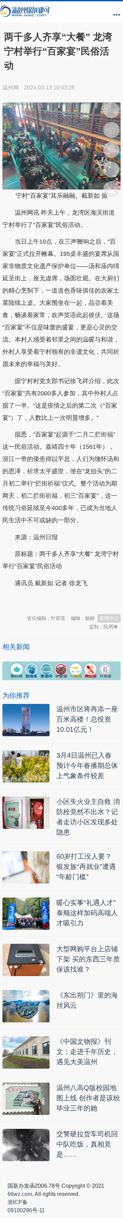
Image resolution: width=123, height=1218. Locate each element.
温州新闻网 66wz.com (63, 599)
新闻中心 (109, 618)
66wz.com (20, 1194)
